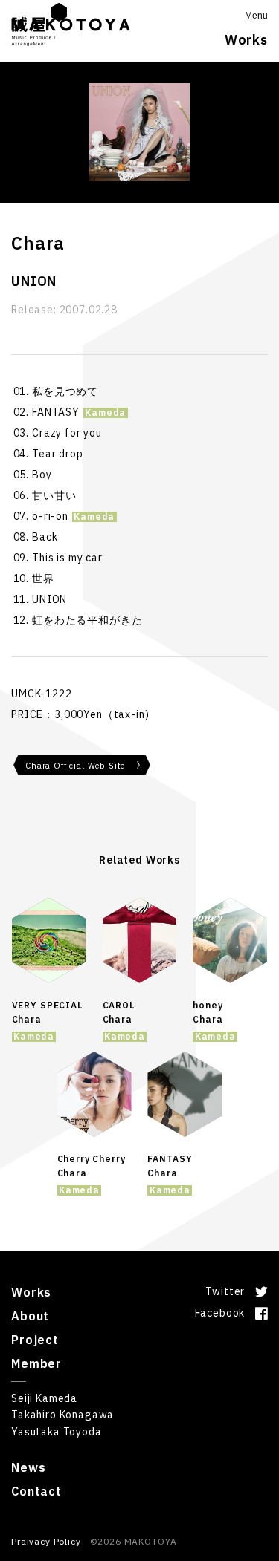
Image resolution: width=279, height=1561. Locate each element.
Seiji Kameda (44, 1398)
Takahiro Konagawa (62, 1414)
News (28, 1467)
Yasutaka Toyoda (56, 1431)
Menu (256, 15)
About (30, 1316)
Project (35, 1339)
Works (31, 1292)
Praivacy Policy (46, 1541)
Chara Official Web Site (75, 765)
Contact (36, 1491)
